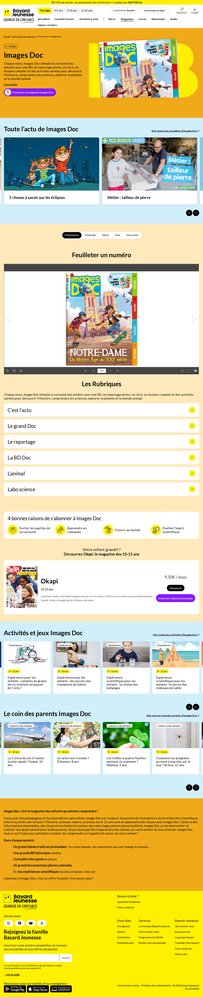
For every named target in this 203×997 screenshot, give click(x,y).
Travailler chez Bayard (187, 942)
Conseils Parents (64, 18)
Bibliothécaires (125, 942)
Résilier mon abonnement (152, 942)
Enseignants (123, 926)
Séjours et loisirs (47, 24)
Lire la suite (10, 84)
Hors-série (132, 235)
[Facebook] (19, 923)
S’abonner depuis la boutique (176, 598)
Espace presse (182, 931)
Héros (111, 18)
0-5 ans (58, 10)
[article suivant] (196, 707)
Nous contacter (125, 907)
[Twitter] (42, 923)
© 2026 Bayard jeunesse (186, 985)
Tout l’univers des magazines (23, 36)
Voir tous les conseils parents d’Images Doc (172, 715)
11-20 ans (86, 10)
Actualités (44, 18)
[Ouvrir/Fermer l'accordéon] (192, 410)
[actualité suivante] (196, 213)
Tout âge (45, 10)
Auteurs (121, 931)
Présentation (72, 235)
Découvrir (176, 588)
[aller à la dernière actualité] (189, 213)
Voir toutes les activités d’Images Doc (175, 634)
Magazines (127, 18)
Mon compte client (149, 931)
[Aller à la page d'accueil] (19, 22)
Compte (194, 13)
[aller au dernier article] (189, 707)
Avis (117, 235)
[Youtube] (31, 923)
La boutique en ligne (154, 10)
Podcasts (90, 235)
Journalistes (123, 937)
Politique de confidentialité (156, 985)
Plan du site (181, 953)
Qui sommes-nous (184, 926)
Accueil (7, 36)
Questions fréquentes (129, 901)
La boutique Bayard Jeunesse (154, 926)
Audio (173, 18)
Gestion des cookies (129, 985)
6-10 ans (72, 10)
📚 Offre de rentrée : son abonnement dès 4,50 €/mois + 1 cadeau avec (96, 2)
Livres (142, 18)
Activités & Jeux (88, 18)
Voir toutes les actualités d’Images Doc (174, 130)
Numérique (158, 18)
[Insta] (8, 923)
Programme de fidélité (151, 937)
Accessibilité (192, 988)
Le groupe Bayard (184, 937)
